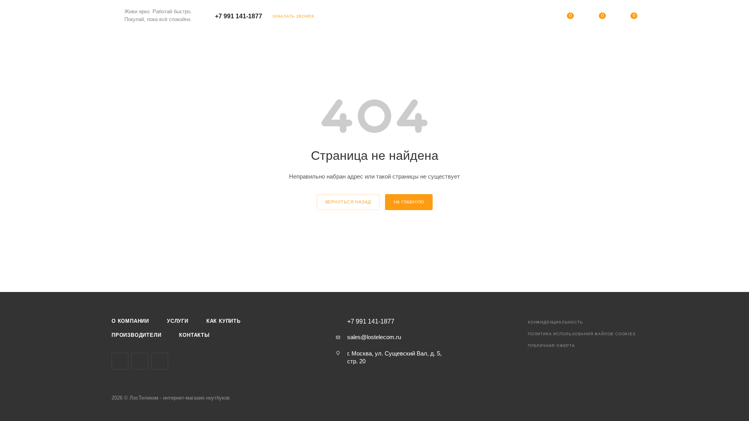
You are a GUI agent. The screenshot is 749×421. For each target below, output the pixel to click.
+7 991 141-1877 (238, 16)
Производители (136, 335)
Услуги (177, 321)
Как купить (223, 321)
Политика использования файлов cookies (582, 334)
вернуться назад (348, 202)
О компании (130, 321)
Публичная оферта (551, 345)
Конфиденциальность (555, 322)
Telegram (139, 361)
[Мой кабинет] (538, 17)
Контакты (194, 335)
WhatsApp (159, 361)
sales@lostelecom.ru (374, 337)
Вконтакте (120, 361)
